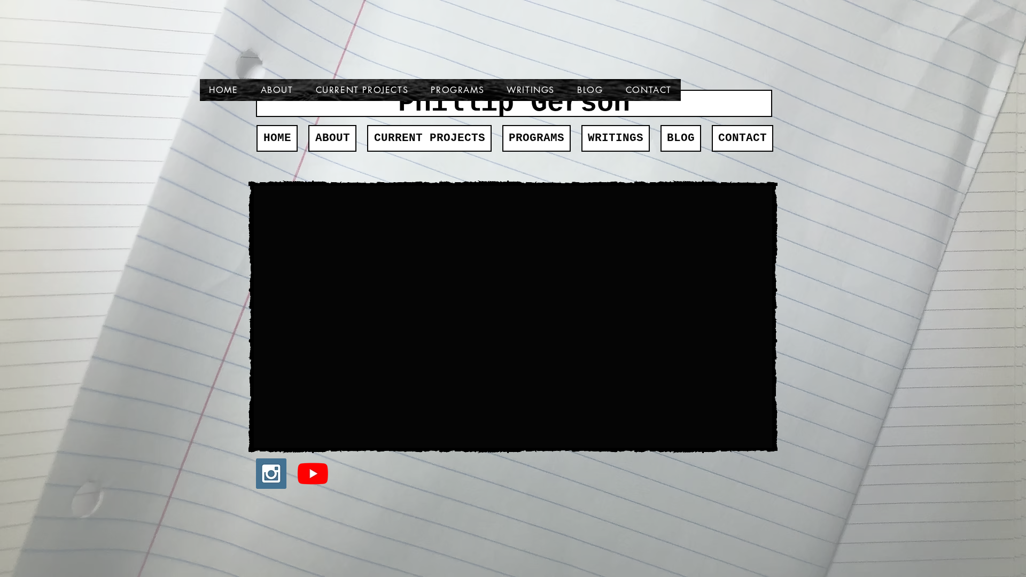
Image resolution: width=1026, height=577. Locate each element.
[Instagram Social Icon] (271, 473)
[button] (615, 138)
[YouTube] (313, 473)
